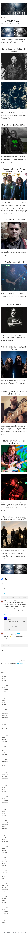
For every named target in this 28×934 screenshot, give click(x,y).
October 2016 (4, 893)
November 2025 (5, 691)
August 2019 (4, 830)
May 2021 (4, 791)
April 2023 (4, 748)
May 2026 (4, 680)
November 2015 (5, 913)
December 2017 (5, 867)
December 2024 (5, 711)
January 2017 (4, 887)
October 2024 (4, 715)
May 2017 (4, 880)
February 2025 (5, 708)
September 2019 (5, 828)
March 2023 (4, 750)
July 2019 (4, 831)
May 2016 (4, 902)
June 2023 (4, 745)
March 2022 (4, 772)
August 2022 (4, 763)
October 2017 (4, 870)
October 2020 (4, 804)
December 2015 (5, 911)
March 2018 (4, 861)
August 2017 (4, 874)
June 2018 (4, 856)
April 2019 (4, 837)
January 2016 (4, 909)
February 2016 (5, 907)
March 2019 (4, 839)
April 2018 (4, 859)
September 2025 (5, 695)
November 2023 (5, 735)
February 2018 (5, 863)
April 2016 (4, 904)
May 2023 (4, 746)
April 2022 (4, 770)
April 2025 (4, 704)
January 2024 (4, 732)
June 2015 (4, 922)
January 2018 (4, 865)
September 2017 (5, 872)
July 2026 (4, 676)
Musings (17, 23)
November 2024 (5, 713)
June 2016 (4, 900)
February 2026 (5, 685)
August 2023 (4, 741)
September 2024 (5, 717)
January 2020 (4, 820)
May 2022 (4, 769)
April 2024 (4, 726)
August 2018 (4, 852)
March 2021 (4, 794)
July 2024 (4, 720)
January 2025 (4, 709)
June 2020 (4, 811)
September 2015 (5, 917)
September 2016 (5, 894)
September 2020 (5, 806)
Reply (18, 600)
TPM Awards (5, 588)
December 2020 (5, 800)
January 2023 (4, 754)
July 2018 (4, 854)
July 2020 (4, 809)
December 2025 (5, 689)
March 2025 (4, 706)
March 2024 (4, 728)
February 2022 (5, 774)
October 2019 (4, 826)
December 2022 (5, 756)
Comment (23, 660)
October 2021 (4, 782)
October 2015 (4, 915)
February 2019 (5, 841)
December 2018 (5, 844)
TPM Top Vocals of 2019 (5, 593)
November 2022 (5, 757)
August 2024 (4, 719)
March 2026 (4, 683)
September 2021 (5, 783)
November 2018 (5, 846)
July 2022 (4, 765)
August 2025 (4, 696)
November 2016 (5, 891)
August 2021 (4, 785)
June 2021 (4, 789)
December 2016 (5, 889)
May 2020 (4, 813)
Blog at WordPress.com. (5, 929)
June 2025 (4, 700)
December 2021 (5, 778)
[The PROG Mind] (14, 9)
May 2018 (4, 857)
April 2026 (4, 682)
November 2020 (5, 802)
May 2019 (4, 835)
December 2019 (5, 822)
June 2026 (4, 678)
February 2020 (5, 819)
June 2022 (4, 767)
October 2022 (4, 759)
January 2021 (4, 798)
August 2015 (4, 918)
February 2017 (5, 885)
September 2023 (5, 739)
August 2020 (4, 807)
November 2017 (5, 869)
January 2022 (4, 776)
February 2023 (5, 752)
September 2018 (5, 850)
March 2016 (4, 906)
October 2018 (4, 848)
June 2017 (4, 878)
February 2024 (5, 730)
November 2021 (5, 780)
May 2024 (4, 724)
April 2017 (4, 881)
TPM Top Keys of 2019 (22, 593)
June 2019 (4, 833)
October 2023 (4, 737)
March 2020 (4, 817)
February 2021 (5, 796)
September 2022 (5, 761)
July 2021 (4, 787)
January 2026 (4, 687)
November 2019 (5, 824)
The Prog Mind (11, 23)
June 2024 (4, 722)
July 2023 (4, 743)
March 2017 (4, 883)
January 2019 (4, 843)
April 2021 (4, 793)
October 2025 (4, 693)
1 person (10, 614)
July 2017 (4, 876)
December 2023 (5, 733)
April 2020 (4, 815)
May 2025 (4, 702)
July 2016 (4, 898)
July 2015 (4, 920)
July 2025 (4, 698)
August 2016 (4, 896)
